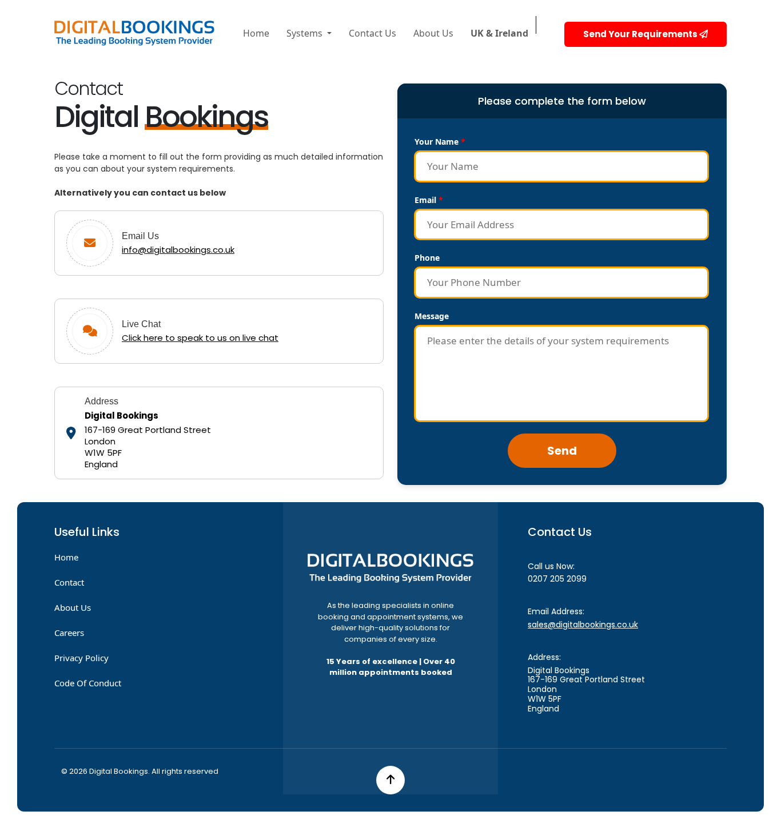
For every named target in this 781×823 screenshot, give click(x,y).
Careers (69, 632)
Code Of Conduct (87, 683)
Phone (427, 257)
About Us (433, 33)
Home (256, 33)
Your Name (440, 141)
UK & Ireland (499, 33)
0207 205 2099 (557, 579)
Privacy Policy (81, 657)
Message (432, 316)
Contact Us (372, 33)
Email (429, 199)
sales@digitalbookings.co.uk (583, 624)
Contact (69, 582)
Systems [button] (305, 33)
